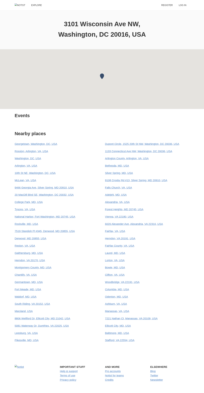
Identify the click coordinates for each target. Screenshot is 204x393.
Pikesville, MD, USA (27, 340)
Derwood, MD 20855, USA (30, 238)
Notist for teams (114, 375)
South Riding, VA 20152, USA (32, 303)
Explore (36, 5)
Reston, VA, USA (25, 245)
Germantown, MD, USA (29, 282)
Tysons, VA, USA (25, 209)
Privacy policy (68, 379)
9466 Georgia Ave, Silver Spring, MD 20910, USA (44, 187)
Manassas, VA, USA (117, 311)
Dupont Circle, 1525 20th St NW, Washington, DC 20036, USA (142, 143)
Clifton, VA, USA (115, 274)
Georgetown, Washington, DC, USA (36, 143)
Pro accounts (113, 371)
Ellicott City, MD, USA (118, 325)
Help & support (69, 371)
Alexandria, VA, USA (117, 202)
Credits (109, 379)
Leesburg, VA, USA (26, 333)
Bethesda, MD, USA (117, 165)
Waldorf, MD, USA (25, 296)
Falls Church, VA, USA (118, 187)
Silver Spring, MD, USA (119, 173)
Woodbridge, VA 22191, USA (122, 282)
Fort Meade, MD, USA (28, 289)
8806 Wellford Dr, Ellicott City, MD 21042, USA (42, 318)
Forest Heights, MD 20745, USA (124, 209)
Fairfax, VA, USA (115, 231)
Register (167, 5)
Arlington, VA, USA (26, 165)
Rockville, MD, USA (26, 224)
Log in (182, 5)
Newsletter (156, 379)
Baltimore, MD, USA (117, 333)
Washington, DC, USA (28, 158)
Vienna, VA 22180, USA (119, 216)
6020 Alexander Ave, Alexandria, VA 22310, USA (134, 224)
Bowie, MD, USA (115, 267)
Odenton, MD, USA (116, 296)
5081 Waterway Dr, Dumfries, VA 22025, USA (42, 325)
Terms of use (67, 375)
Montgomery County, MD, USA (33, 267)
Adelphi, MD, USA (116, 194)
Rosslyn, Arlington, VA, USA (31, 151)
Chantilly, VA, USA (26, 274)
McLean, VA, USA (25, 180)
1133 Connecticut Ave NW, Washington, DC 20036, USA (138, 151)
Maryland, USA (24, 311)
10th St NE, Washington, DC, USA (35, 173)
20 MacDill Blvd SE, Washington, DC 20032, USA (44, 194)
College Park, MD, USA (29, 202)
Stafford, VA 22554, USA (119, 340)
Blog (153, 371)
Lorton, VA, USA (115, 260)
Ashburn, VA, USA (116, 303)
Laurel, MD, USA (115, 253)
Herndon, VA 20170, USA (30, 260)
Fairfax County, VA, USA (119, 245)
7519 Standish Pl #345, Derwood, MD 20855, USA (45, 231)
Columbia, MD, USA (117, 289)
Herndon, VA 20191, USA (120, 238)
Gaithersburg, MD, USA (29, 253)
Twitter (154, 375)
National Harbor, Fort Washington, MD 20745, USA (45, 216)
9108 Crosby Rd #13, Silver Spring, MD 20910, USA (136, 180)
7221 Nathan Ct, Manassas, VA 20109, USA (131, 318)
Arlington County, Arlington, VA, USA (127, 158)
